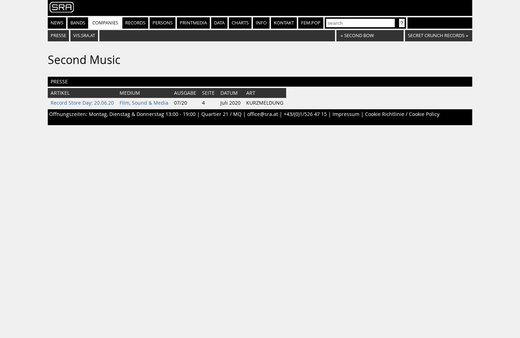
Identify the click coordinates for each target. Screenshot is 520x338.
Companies (105, 23)
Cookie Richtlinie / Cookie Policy (402, 114)
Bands (77, 23)
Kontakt (284, 23)
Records (135, 23)
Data (219, 23)
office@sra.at (262, 114)
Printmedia (193, 23)
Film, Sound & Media (144, 103)
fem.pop (310, 23)
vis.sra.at (84, 36)
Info (261, 23)
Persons (162, 23)
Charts (240, 23)
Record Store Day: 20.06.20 (82, 103)
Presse (58, 36)
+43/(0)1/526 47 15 (305, 114)
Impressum (346, 114)
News (57, 23)
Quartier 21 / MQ (221, 114)
